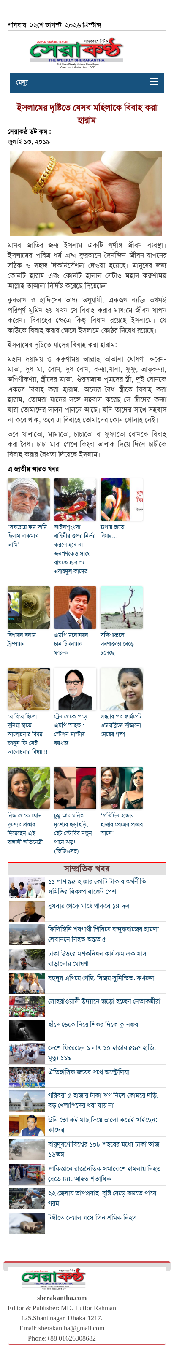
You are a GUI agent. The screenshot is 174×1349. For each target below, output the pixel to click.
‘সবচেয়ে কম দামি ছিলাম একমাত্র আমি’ (27, 535)
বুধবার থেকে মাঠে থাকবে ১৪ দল (89, 906)
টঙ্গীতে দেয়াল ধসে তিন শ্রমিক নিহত (92, 1218)
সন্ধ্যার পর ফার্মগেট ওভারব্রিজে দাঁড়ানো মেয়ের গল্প (121, 725)
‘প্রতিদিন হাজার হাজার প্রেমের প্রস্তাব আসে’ (122, 824)
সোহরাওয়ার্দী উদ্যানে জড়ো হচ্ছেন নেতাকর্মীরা (104, 1001)
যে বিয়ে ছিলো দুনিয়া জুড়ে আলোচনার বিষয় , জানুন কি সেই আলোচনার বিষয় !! (27, 734)
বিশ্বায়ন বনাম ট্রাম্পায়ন (22, 639)
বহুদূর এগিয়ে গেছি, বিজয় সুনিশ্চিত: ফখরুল (101, 978)
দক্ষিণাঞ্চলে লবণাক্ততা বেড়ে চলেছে (117, 643)
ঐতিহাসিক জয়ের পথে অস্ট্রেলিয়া (88, 1072)
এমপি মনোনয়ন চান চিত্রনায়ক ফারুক (71, 643)
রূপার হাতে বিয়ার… (112, 531)
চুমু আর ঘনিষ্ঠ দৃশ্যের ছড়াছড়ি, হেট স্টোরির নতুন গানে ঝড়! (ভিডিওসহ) (73, 833)
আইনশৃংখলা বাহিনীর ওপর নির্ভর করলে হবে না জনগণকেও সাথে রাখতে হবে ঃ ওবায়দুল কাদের (74, 549)
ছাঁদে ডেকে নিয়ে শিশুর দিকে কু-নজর (93, 1024)
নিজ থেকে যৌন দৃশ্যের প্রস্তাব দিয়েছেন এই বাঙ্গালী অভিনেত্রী (25, 829)
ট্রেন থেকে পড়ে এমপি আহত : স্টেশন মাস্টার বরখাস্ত (70, 730)
